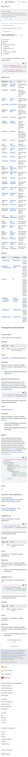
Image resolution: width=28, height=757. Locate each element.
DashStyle (13, 131)
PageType (12, 178)
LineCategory (12, 145)
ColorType (13, 117)
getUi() (4, 279)
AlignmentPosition (13, 85)
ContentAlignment (13, 122)
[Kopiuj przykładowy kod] (25, 63)
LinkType (12, 156)
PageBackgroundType (13, 168)
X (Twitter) (3, 720)
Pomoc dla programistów (7, 692)
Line (19, 96)
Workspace (15, 2)
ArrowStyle (13, 90)
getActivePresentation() (7, 266)
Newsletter (3, 717)
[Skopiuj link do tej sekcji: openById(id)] (12, 516)
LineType (12, 152)
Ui (13, 279)
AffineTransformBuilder (16, 299)
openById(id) (5, 309)
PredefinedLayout (13, 194)
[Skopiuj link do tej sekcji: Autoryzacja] (9, 362)
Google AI (3, 741)
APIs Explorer (4, 708)
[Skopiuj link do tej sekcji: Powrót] (6, 355)
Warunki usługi (4, 695)
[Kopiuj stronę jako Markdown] (20, 35)
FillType (12, 140)
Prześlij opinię (6, 31)
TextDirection (13, 237)
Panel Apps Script (5, 704)
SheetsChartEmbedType (13, 209)
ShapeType (13, 204)
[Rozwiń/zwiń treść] (10, 39)
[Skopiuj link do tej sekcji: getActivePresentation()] (21, 379)
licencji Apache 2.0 (19, 653)
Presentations (17, 58)
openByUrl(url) (6, 317)
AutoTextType (12, 99)
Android (3, 732)
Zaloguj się (23, 1)
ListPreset (13, 161)
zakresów (3, 368)
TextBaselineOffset (12, 233)
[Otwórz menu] (2, 2)
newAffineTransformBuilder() (5, 299)
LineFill (20, 150)
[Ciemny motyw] (23, 63)
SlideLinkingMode (13, 216)
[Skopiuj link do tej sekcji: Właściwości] (11, 77)
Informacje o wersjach (6, 690)
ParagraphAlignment (13, 182)
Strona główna (4, 23)
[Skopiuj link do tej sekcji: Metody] (8, 253)
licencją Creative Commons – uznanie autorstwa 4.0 (12, 652)
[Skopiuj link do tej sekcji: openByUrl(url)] (14, 577)
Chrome (3, 734)
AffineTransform (11, 501)
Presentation (17, 260)
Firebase (3, 736)
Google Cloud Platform (6, 739)
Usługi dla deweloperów (6, 688)
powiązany (24, 272)
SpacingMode (12, 226)
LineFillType (12, 149)
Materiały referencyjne (8, 25)
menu (9, 452)
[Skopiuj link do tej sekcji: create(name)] (12, 335)
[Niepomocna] (20, 28)
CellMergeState (13, 110)
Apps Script (5, 6)
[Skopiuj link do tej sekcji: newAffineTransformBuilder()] (24, 495)
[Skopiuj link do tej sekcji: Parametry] (8, 342)
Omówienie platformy (6, 685)
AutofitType (13, 104)
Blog (2, 715)
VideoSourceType (13, 247)
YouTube (3, 722)
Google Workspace (13, 23)
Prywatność (9, 750)
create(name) (5, 260)
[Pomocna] (18, 28)
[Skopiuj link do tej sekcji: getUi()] (8, 435)
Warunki (3, 750)
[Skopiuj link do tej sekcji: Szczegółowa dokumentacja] (2, 330)
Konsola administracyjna (7, 701)
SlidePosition (12, 222)
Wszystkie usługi (5, 744)
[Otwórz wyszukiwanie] (18, 2)
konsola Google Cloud (6, 706)
